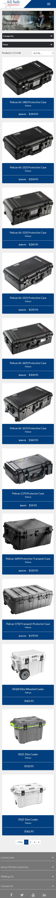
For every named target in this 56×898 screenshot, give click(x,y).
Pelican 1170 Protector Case (28, 493)
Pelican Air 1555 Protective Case (28, 297)
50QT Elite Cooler (28, 754)
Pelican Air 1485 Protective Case (28, 102)
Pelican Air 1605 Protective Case (28, 363)
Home (6, 13)
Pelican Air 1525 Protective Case (28, 167)
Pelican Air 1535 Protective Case (28, 232)
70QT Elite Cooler (28, 819)
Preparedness (17, 13)
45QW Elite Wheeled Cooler (28, 689)
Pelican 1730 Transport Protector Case (28, 623)
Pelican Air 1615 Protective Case (28, 428)
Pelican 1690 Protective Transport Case (28, 558)
